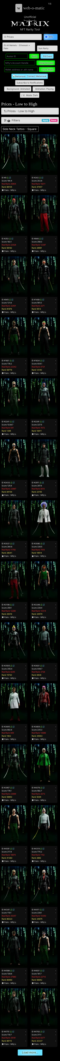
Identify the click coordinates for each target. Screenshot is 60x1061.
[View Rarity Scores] (13, 154)
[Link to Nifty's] (10, 177)
